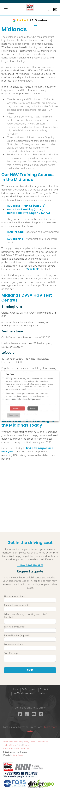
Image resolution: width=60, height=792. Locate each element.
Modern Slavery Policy (12, 745)
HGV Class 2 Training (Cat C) (25, 210)
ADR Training (15, 239)
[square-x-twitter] (40, 715)
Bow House (18, 755)
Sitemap (26, 745)
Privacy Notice (29, 742)
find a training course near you (27, 450)
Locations (42, 693)
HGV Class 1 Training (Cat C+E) (26, 206)
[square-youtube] (33, 715)
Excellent (32, 269)
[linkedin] (26, 715)
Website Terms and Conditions (16, 748)
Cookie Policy (42, 742)
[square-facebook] (19, 715)
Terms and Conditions (12, 742)
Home (15, 689)
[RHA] (28, 767)
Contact (44, 689)
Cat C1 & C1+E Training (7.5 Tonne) (28, 213)
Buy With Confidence (23, 693)
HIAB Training (15, 232)
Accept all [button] (17, 408)
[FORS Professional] (15, 783)
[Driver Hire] (8, 767)
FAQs (24, 689)
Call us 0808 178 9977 (30, 566)
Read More (13, 415)
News (33, 689)
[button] (30, 20)
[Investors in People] (21, 775)
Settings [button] (33, 408)
